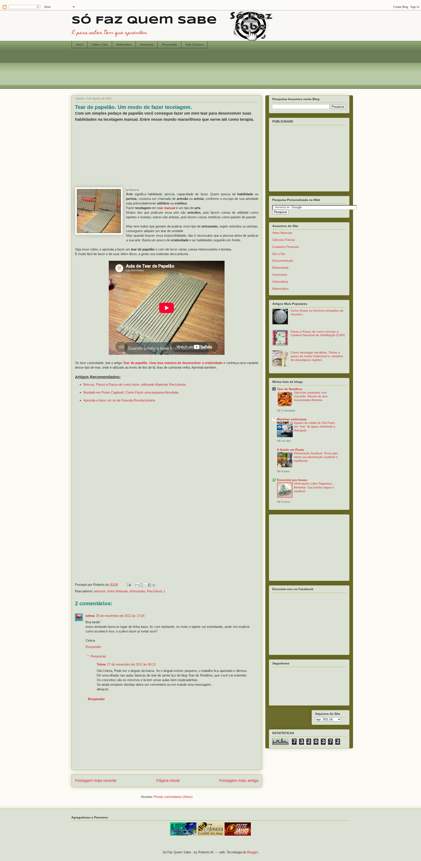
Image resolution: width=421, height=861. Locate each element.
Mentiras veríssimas (292, 419)
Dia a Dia (278, 254)
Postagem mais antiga (238, 780)
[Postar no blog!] (141, 585)
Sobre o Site (100, 44)
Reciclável (154, 591)
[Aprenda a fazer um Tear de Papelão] (99, 211)
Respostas (98, 656)
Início (79, 44)
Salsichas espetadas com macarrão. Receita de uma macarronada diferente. (310, 396)
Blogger (252, 852)
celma (90, 616)
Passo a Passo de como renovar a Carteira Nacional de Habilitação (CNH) (318, 333)
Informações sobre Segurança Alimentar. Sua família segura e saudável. (314, 487)
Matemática (123, 44)
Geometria (146, 44)
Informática (280, 281)
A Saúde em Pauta (290, 449)
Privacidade (169, 44)
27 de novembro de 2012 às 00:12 (131, 664)
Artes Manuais (117, 591)
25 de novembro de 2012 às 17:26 (120, 616)
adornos (100, 591)
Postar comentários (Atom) (173, 797)
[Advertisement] (210, 71)
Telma (101, 664)
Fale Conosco (194, 44)
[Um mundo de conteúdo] (183, 834)
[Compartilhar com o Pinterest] (154, 585)
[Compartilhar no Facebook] (149, 585)
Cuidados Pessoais (285, 247)
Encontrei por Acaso (292, 480)
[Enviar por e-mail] (137, 585)
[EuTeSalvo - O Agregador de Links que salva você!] (238, 834)
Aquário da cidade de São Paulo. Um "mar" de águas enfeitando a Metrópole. (314, 426)
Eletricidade (280, 267)
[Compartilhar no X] (145, 585)
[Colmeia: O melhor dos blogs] (210, 834)
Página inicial (168, 780)
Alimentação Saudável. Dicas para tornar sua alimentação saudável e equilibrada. (316, 457)
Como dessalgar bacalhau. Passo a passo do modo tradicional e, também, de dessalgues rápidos (317, 356)
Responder (93, 647)
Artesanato (137, 591)
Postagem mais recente (95, 780)
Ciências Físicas (283, 239)
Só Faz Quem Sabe (144, 21)
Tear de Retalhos (289, 389)
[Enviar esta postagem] (128, 584)
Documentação (282, 260)
